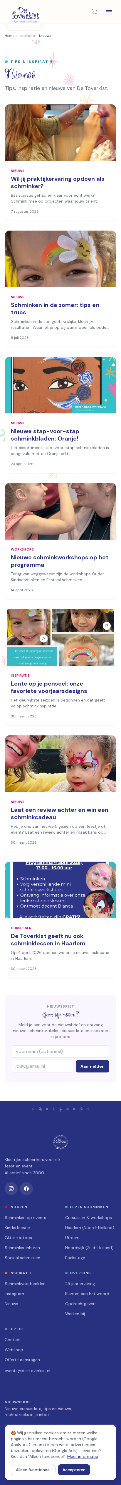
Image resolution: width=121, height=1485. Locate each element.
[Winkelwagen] (94, 11)
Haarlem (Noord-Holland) (89, 1227)
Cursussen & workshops (88, 1217)
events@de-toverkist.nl (27, 1370)
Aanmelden (92, 1066)
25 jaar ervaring (80, 1283)
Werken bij (75, 1313)
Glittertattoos (18, 1237)
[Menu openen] (109, 12)
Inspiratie (27, 35)
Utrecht (72, 1237)
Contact (13, 1339)
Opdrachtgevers (81, 1303)
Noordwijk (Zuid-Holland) (89, 1247)
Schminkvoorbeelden (25, 1283)
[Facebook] (26, 1188)
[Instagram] (11, 1188)
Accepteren (74, 1469)
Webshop (14, 1349)
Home (9, 35)
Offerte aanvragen (22, 1359)
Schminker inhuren (22, 1247)
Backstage (75, 1257)
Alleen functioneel (33, 1469)
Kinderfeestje (17, 1227)
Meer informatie (82, 1456)
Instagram (14, 1293)
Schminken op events (25, 1217)
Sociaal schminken (22, 1257)
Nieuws (11, 1303)
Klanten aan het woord (87, 1293)
